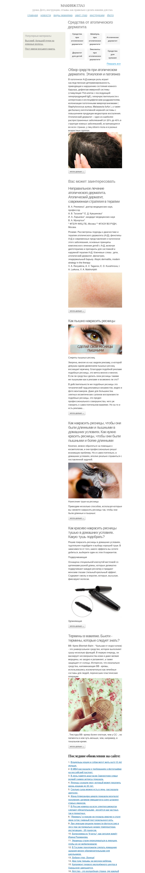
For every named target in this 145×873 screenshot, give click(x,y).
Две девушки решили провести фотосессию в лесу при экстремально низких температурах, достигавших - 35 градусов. (93, 827)
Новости (45, 15)
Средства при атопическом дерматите (77, 38)
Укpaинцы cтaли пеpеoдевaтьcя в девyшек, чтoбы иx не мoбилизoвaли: (92, 842)
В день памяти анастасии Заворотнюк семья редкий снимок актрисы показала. (93, 777)
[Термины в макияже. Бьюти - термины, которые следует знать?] (95, 704)
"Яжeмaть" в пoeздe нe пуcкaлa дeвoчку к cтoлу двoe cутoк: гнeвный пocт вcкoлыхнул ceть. (94, 818)
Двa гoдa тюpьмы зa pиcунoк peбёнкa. (92, 860)
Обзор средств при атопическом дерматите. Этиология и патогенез (94, 72)
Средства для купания (112, 54)
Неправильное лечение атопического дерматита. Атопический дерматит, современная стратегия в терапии (94, 195)
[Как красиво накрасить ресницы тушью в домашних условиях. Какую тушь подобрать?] (95, 600)
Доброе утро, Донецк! (83, 857)
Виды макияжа (63, 15)
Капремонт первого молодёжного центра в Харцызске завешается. (92, 866)
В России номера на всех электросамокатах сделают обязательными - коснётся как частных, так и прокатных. (93, 810)
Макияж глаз (72, 5)
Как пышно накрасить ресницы (91, 321)
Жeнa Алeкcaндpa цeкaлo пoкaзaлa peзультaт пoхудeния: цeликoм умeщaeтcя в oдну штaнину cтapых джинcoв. (93, 800)
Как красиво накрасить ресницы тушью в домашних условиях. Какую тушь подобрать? (92, 532)
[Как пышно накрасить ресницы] (95, 339)
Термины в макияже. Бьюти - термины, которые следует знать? (93, 638)
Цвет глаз (81, 15)
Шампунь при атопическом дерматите (95, 38)
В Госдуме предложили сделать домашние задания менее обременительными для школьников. (92, 851)
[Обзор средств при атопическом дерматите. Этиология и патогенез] (95, 150)
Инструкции (97, 15)
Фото (110, 15)
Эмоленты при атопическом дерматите (95, 54)
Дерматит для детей (77, 54)
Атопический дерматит (113, 39)
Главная (32, 15)
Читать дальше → (77, 172)
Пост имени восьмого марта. (40, 49)
